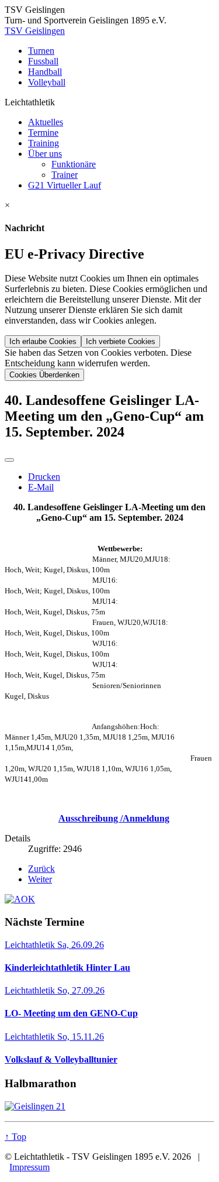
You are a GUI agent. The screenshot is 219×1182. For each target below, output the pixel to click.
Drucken (44, 477)
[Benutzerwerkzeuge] (9, 460)
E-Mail (41, 487)
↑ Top (15, 1137)
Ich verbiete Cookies (120, 341)
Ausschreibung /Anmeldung (113, 818)
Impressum (29, 1167)
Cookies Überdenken (44, 374)
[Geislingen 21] (109, 1106)
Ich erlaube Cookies (43, 341)
